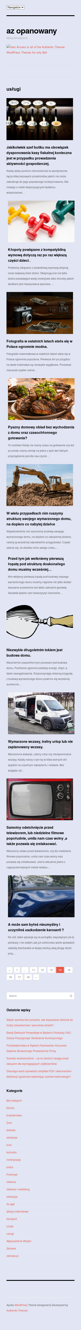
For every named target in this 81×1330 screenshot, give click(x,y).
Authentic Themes (17, 1310)
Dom (9, 1122)
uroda (9, 1226)
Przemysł (11, 1174)
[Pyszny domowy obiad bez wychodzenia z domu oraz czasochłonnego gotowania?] (41, 399)
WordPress (21, 1305)
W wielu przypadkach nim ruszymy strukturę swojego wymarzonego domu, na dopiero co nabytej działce (38, 519)
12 (42, 970)
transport (11, 1219)
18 (28, 977)
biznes (10, 1108)
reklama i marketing (18, 1189)
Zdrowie (11, 1248)
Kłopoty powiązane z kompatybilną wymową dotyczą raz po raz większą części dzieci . (37, 255)
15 (68, 970)
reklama (11, 1182)
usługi (10, 1233)
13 (51, 970)
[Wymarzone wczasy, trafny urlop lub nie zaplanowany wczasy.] (41, 713)
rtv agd (10, 1204)
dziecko (11, 1130)
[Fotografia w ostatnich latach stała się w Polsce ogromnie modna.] (39, 313)
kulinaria (11, 1152)
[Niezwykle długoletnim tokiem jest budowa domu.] (39, 622)
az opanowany (31, 30)
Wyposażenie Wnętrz (18, 1241)
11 (33, 970)
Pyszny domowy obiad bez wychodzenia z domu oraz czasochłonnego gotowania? (41, 432)
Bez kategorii (14, 1100)
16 (10, 977)
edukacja (11, 1137)
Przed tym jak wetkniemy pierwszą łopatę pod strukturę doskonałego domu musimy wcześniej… (36, 564)
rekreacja (11, 1196)
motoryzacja (13, 1159)
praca (9, 1167)
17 (19, 977)
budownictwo (14, 1115)
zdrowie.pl (12, 1256)
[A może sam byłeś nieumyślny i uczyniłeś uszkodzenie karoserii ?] (41, 896)
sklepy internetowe (17, 1211)
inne (9, 1145)
